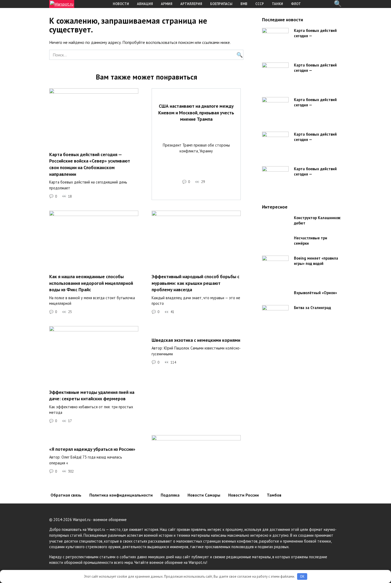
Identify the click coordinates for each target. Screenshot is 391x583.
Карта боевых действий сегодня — (315, 33)
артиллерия (191, 4)
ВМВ (243, 4)
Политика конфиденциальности (121, 495)
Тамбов (274, 495)
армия (166, 4)
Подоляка (170, 495)
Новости (121, 4)
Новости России (243, 495)
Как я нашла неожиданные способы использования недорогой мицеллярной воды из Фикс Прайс (91, 283)
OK (302, 576)
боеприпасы (221, 4)
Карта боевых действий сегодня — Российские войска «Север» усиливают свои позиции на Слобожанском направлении (89, 164)
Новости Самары (204, 495)
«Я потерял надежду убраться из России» (92, 449)
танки (277, 4)
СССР (259, 4)
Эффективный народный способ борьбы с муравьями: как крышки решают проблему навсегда (195, 283)
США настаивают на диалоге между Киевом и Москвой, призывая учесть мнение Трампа (196, 112)
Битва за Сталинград (312, 307)
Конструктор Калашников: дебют (317, 220)
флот (296, 4)
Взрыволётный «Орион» (315, 292)
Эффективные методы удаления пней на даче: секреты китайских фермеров (91, 395)
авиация (145, 4)
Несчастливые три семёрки (310, 240)
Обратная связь (66, 495)
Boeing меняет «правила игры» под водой (316, 261)
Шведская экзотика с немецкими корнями (196, 340)
